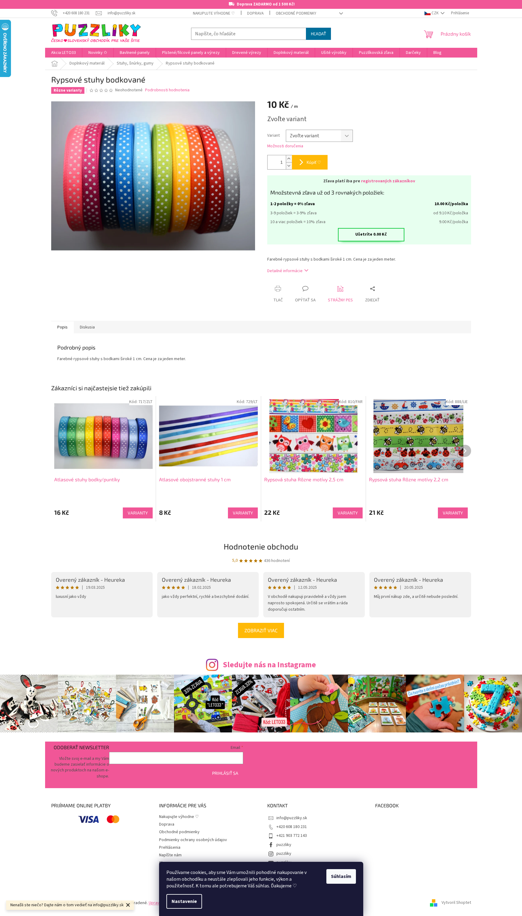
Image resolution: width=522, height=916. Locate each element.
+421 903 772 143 (291, 836)
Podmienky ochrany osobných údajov (193, 840)
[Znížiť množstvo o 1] (289, 165)
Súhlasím (341, 876)
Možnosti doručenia (285, 146)
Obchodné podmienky (296, 13)
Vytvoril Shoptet (456, 903)
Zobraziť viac (261, 630)
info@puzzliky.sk (291, 818)
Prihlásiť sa (225, 773)
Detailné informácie (285, 271)
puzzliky (283, 845)
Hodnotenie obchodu (261, 546)
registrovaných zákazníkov (388, 181)
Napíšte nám (170, 855)
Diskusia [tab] (87, 327)
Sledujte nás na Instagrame (269, 664)
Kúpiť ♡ (314, 162)
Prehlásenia (169, 847)
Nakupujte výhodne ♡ (214, 13)
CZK (435, 13)
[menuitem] (63, 53)
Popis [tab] (62, 327)
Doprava (255, 13)
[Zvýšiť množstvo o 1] (289, 158)
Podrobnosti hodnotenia (167, 90)
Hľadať (318, 33)
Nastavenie (184, 901)
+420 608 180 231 (291, 827)
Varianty (138, 512)
